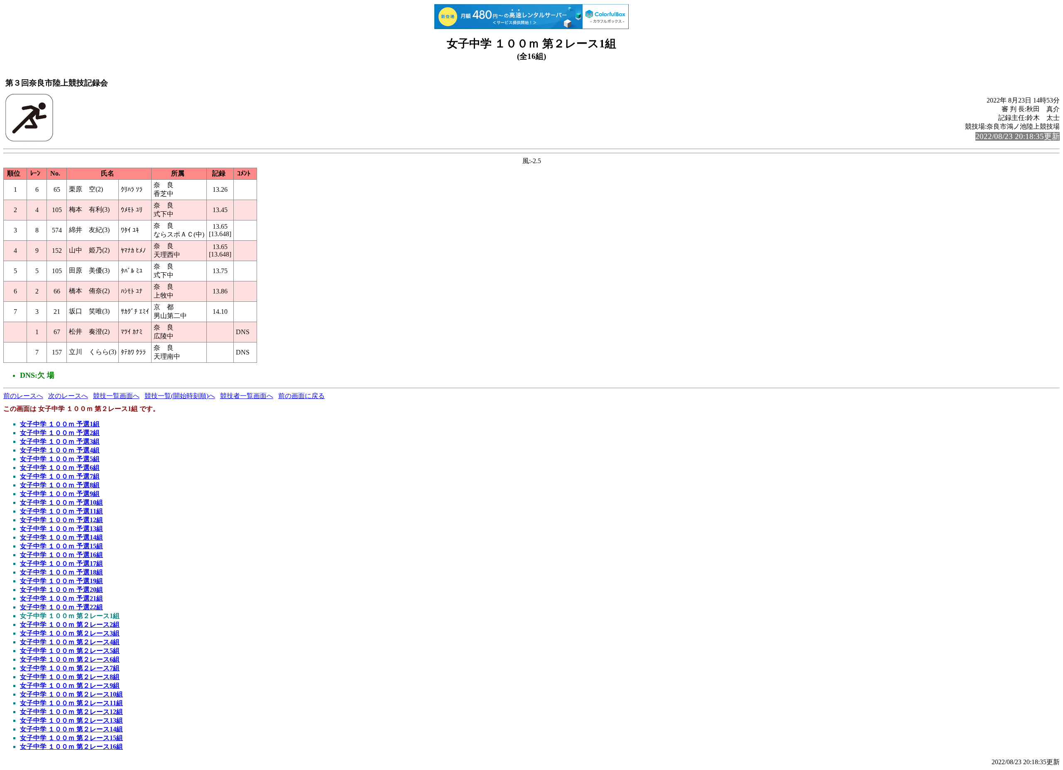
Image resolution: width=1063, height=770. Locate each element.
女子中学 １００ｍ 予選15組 (61, 546)
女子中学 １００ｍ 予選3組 (60, 441)
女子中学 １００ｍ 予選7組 (60, 476)
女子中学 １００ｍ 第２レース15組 (71, 737)
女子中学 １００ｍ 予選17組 (61, 563)
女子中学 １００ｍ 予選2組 (60, 432)
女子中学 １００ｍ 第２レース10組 (71, 694)
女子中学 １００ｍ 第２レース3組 (70, 633)
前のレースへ (23, 395)
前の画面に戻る (301, 395)
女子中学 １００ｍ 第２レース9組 (70, 685)
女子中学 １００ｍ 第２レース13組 (71, 720)
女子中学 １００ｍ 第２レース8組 (70, 676)
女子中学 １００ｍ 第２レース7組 (70, 668)
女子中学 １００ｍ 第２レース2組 (70, 624)
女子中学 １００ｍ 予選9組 (60, 493)
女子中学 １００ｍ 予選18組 (61, 572)
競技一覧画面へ (116, 395)
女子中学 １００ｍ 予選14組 (61, 537)
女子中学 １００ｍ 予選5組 (60, 458)
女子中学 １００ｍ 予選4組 (60, 450)
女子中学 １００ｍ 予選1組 (60, 424)
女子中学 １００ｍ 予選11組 (61, 511)
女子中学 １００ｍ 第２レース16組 (71, 746)
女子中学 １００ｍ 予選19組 (61, 580)
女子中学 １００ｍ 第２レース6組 (70, 659)
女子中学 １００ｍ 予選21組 (61, 598)
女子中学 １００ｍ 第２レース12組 (71, 711)
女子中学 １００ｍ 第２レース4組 (70, 641)
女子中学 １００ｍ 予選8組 (60, 485)
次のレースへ (68, 395)
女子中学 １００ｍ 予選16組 (61, 554)
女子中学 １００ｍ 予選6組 (60, 467)
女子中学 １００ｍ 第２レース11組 (71, 702)
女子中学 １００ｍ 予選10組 (61, 502)
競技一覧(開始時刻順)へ (180, 395)
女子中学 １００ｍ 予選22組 (61, 607)
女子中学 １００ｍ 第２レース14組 (71, 729)
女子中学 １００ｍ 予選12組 (61, 519)
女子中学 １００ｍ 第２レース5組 (70, 650)
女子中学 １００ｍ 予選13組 (61, 528)
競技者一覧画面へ (246, 395)
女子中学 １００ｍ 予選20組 (61, 589)
